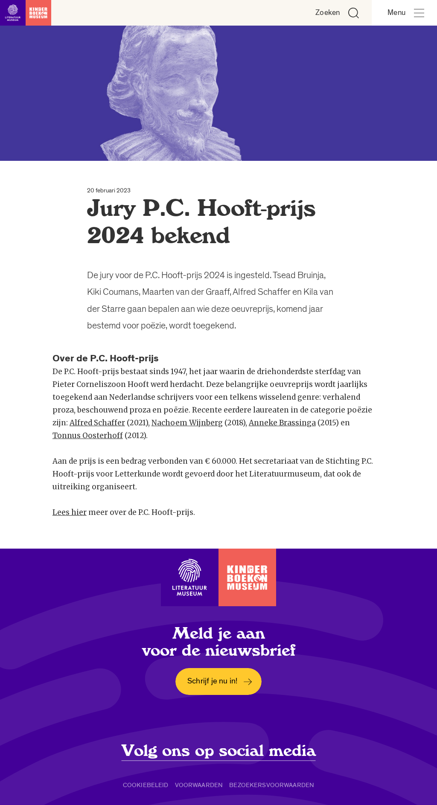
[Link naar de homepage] (25, 13)
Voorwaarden (199, 785)
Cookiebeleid (146, 785)
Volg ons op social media (219, 750)
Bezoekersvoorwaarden (271, 785)
